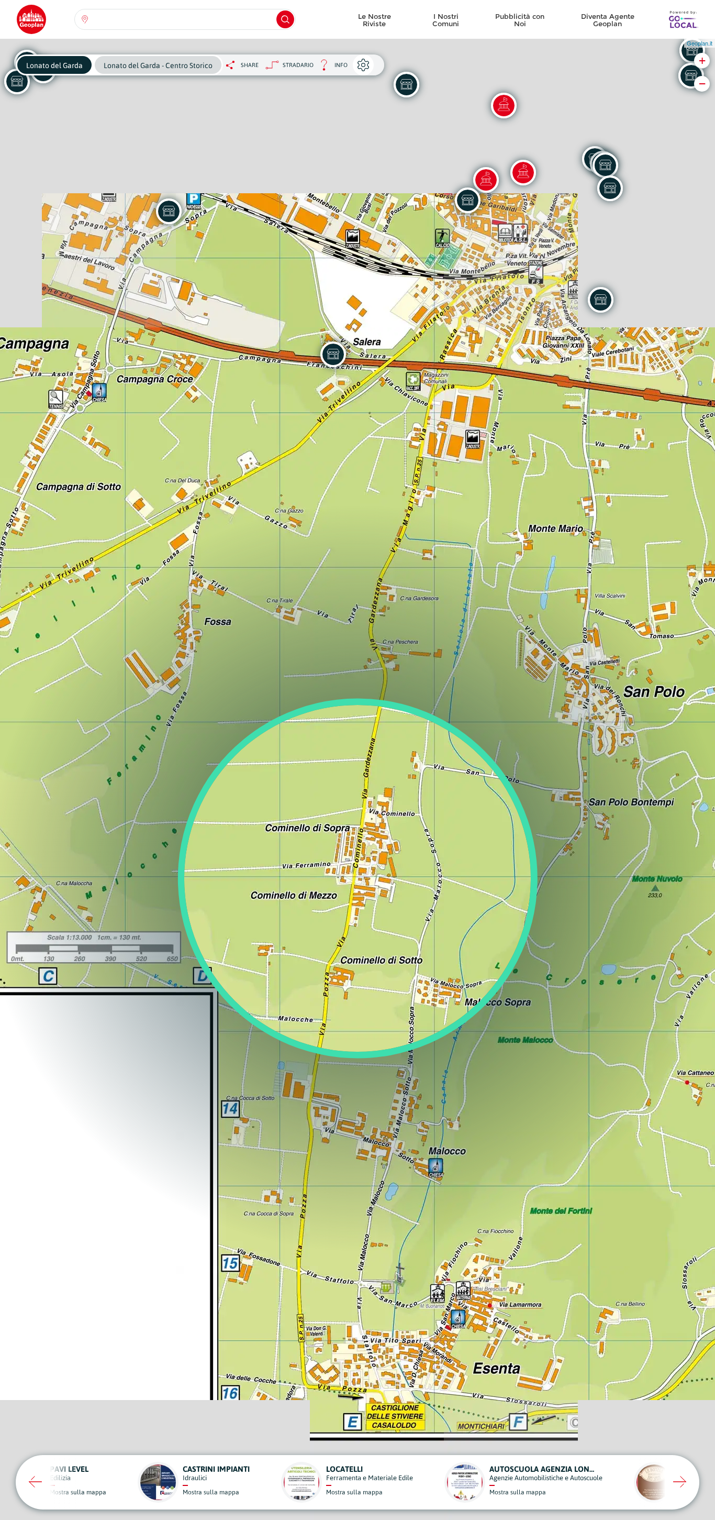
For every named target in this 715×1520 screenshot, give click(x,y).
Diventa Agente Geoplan (607, 20)
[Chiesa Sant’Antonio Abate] (523, 172)
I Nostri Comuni (445, 20)
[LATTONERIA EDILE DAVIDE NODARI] (692, 50)
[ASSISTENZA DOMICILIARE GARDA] (609, 188)
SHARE (250, 65)
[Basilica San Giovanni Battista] (485, 179)
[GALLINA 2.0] (605, 165)
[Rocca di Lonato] (503, 105)
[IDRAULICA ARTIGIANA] (333, 354)
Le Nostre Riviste (374, 20)
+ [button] (702, 60)
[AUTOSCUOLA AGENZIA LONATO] (406, 84)
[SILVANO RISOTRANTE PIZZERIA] (600, 299)
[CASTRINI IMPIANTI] (168, 211)
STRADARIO (298, 65)
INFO (331, 67)
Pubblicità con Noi (519, 20)
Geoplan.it (699, 43)
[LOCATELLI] (467, 200)
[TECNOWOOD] (691, 75)
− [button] (702, 83)
